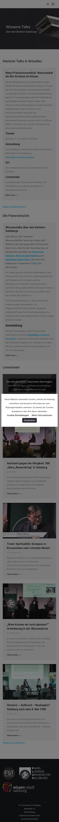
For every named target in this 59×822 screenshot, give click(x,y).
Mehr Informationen (42, 415)
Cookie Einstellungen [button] (18, 415)
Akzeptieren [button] (29, 420)
